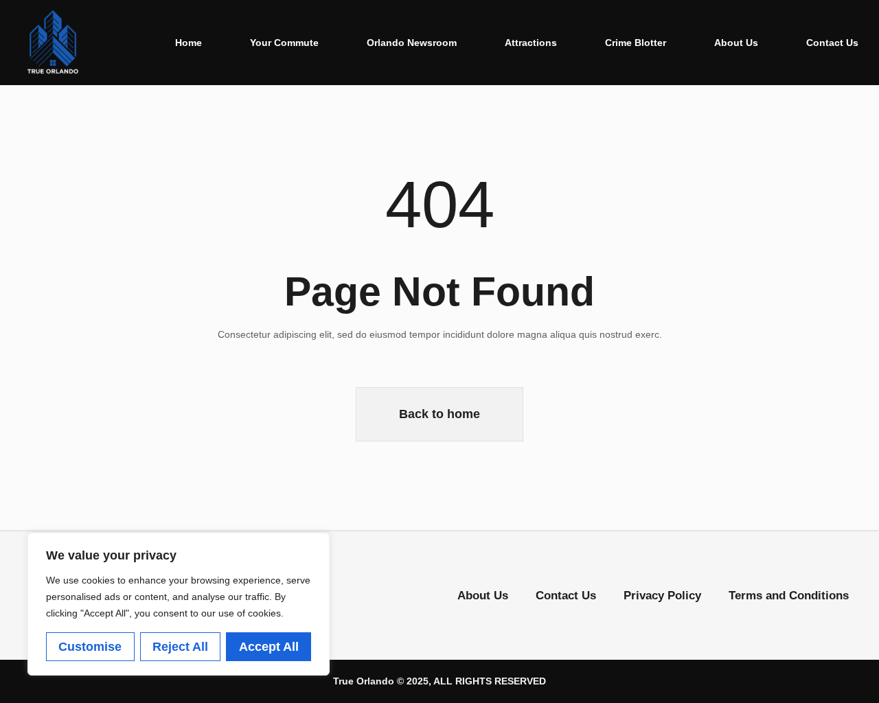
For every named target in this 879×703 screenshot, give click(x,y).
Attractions (531, 42)
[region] (178, 604)
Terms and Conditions (789, 595)
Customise (90, 647)
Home (188, 42)
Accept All (269, 647)
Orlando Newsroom (412, 42)
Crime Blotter (635, 42)
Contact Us (832, 42)
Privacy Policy (662, 595)
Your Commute (284, 42)
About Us (736, 42)
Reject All (180, 647)
